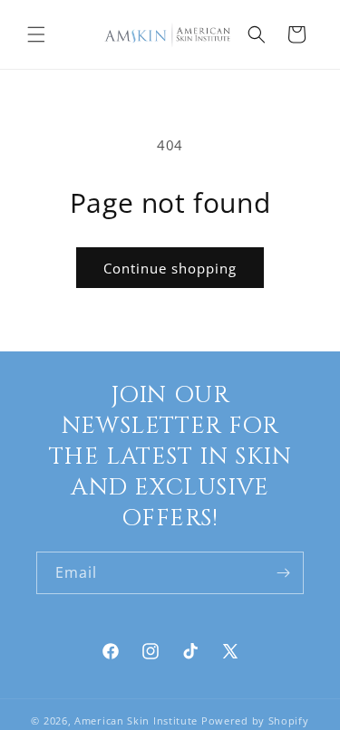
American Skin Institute (136, 720)
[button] (36, 34)
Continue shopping (170, 268)
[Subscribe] (283, 573)
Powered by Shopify (255, 720)
